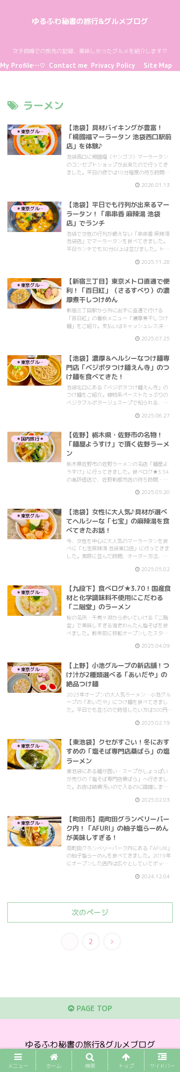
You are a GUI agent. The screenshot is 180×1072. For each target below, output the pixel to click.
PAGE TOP (93, 1008)
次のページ (90, 912)
